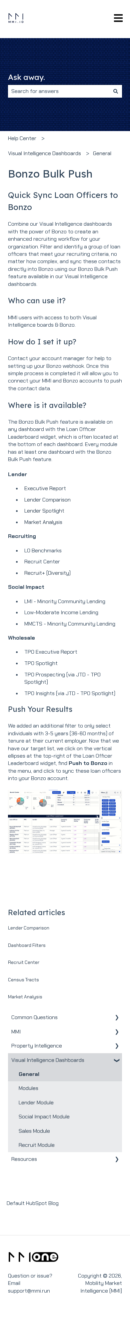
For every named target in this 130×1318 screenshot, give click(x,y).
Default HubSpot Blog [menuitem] (33, 1203)
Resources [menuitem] (24, 1159)
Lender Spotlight (44, 510)
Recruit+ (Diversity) (47, 572)
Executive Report (45, 488)
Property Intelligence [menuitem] (36, 1045)
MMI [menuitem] (16, 1031)
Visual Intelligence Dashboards (44, 153)
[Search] (115, 91)
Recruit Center (23, 962)
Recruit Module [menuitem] (37, 1144)
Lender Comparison (47, 499)
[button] (116, 1018)
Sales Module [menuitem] (34, 1130)
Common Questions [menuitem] (34, 1017)
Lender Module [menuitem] (36, 1102)
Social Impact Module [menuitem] (44, 1116)
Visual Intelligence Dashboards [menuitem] (47, 1060)
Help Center (22, 138)
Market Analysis (43, 522)
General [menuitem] (29, 1074)
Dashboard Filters (27, 945)
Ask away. (26, 77)
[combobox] (58, 91)
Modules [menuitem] (28, 1088)
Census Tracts (23, 980)
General (102, 153)
